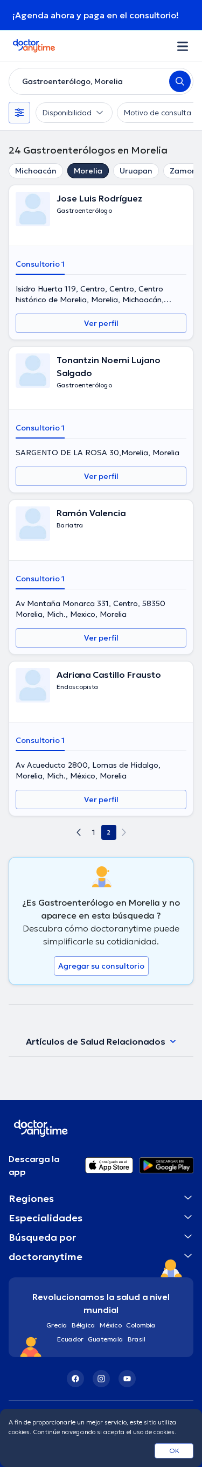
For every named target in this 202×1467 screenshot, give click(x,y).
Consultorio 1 (40, 264)
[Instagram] (101, 1378)
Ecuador (70, 1339)
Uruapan (136, 171)
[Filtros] (19, 112)
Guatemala (105, 1339)
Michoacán (36, 171)
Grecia (56, 1325)
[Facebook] (75, 1378)
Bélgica (83, 1325)
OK (174, 1451)
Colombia (141, 1325)
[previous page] (78, 832)
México (111, 1325)
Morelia (88, 171)
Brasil (136, 1339)
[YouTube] (127, 1378)
